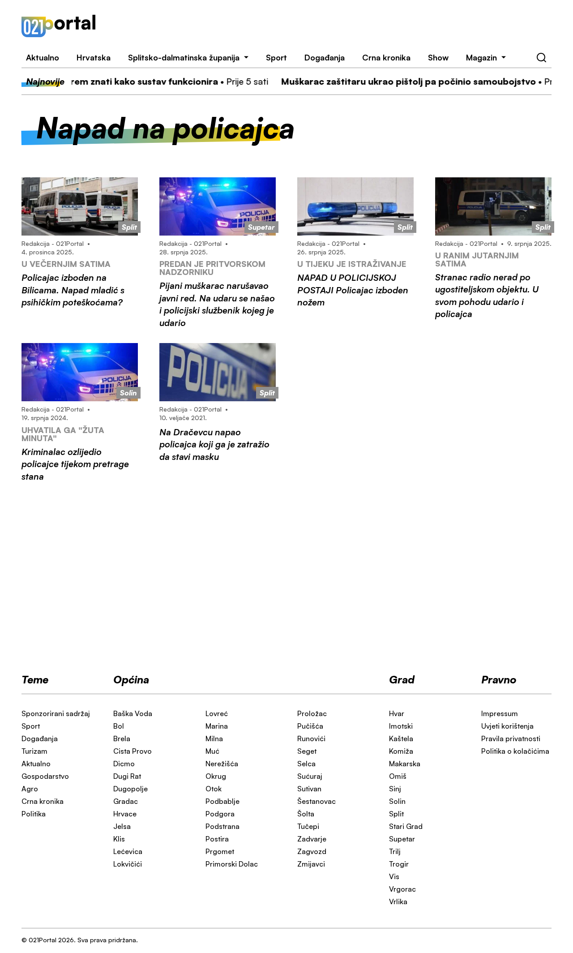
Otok (213, 788)
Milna (214, 738)
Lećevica (127, 851)
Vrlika (398, 901)
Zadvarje (311, 838)
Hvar (396, 713)
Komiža (401, 751)
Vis (394, 876)
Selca (306, 763)
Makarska (404, 763)
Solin (397, 801)
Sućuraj (309, 776)
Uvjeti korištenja (507, 725)
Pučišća (310, 725)
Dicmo (124, 763)
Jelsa (122, 826)
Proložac (312, 713)
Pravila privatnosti (510, 738)
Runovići (311, 738)
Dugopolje (130, 788)
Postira (217, 838)
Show (438, 57)
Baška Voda (132, 713)
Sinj (395, 788)
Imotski (401, 725)
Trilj (395, 851)
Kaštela (401, 738)
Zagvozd (311, 851)
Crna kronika (386, 57)
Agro (29, 788)
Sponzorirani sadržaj (55, 713)
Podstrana (222, 826)
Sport (276, 57)
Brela (121, 738)
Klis (119, 838)
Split (396, 813)
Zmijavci (311, 863)
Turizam (34, 751)
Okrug (215, 776)
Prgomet (219, 851)
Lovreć (216, 713)
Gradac (125, 801)
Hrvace (125, 813)
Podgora (220, 813)
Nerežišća (221, 763)
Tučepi (308, 826)
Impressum (499, 713)
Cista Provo (132, 751)
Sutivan (309, 788)
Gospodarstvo (45, 776)
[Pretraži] (542, 58)
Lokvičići (127, 863)
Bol (118, 725)
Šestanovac (316, 801)
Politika (33, 813)
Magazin (481, 57)
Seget (306, 751)
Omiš (397, 776)
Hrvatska (94, 57)
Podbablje (222, 801)
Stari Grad (406, 826)
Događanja (324, 57)
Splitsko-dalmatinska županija (183, 57)
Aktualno (42, 57)
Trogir (399, 863)
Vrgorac (402, 888)
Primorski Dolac (231, 863)
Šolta (305, 813)
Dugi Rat (127, 776)
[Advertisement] (334, 26)
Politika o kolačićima (515, 751)
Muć (212, 751)
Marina (216, 725)
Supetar (402, 838)
